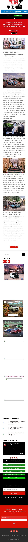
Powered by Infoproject (14, 539)
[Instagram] (13, 247)
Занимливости (18, 22)
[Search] (23, 254)
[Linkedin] (15, 247)
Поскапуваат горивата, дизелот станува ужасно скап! (16, 422)
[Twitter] (6, 261)
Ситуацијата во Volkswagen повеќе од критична (15, 428)
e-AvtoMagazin (10, 22)
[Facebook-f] (4, 261)
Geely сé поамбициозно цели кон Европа (16, 433)
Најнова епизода (10, 440)
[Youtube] (9, 261)
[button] (7, 15)
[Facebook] (11, 247)
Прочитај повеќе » (11, 429)
